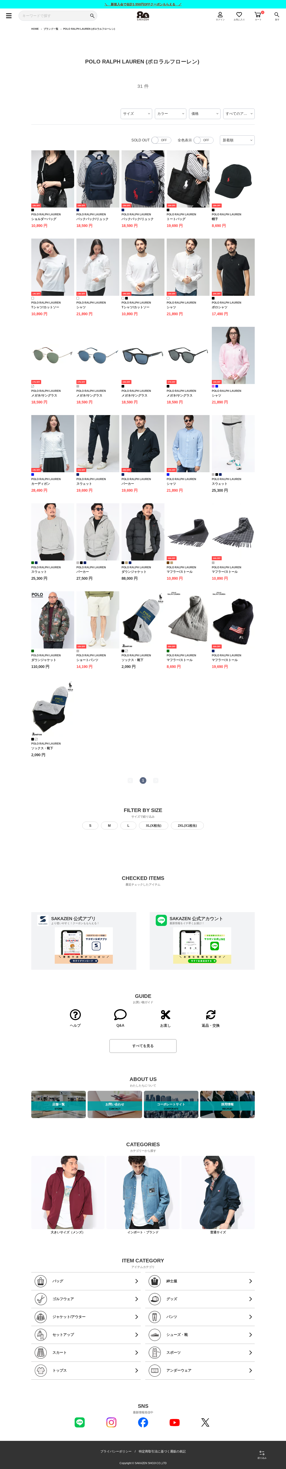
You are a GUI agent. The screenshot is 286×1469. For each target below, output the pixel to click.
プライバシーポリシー (116, 1451)
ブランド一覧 (51, 28)
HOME (35, 28)
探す (277, 19)
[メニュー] (9, 16)
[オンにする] (203, 140)
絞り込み (262, 1458)
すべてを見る (143, 1046)
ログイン (220, 19)
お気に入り (239, 19)
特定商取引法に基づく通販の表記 (162, 1451)
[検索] (92, 16)
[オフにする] (161, 140)
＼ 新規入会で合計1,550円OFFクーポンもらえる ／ (143, 4)
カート (258, 19)
